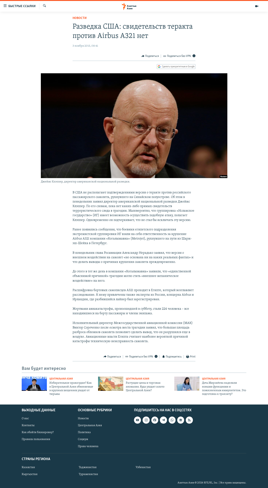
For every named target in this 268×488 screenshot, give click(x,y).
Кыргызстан (30, 474)
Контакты (28, 425)
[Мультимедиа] (256, 6)
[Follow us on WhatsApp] (172, 420)
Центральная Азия (61, 379)
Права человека (88, 446)
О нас (25, 418)
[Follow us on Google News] (180, 420)
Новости (80, 18)
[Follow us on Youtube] (137, 420)
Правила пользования (36, 439)
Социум (83, 439)
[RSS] (189, 420)
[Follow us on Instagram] (146, 420)
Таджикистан (88, 467)
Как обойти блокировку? (38, 432)
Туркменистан (88, 474)
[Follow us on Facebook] (154, 420)
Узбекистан (143, 467)
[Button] (150, 56)
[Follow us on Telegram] (163, 420)
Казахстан (28, 467)
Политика (84, 432)
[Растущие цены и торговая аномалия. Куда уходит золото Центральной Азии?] (110, 384)
